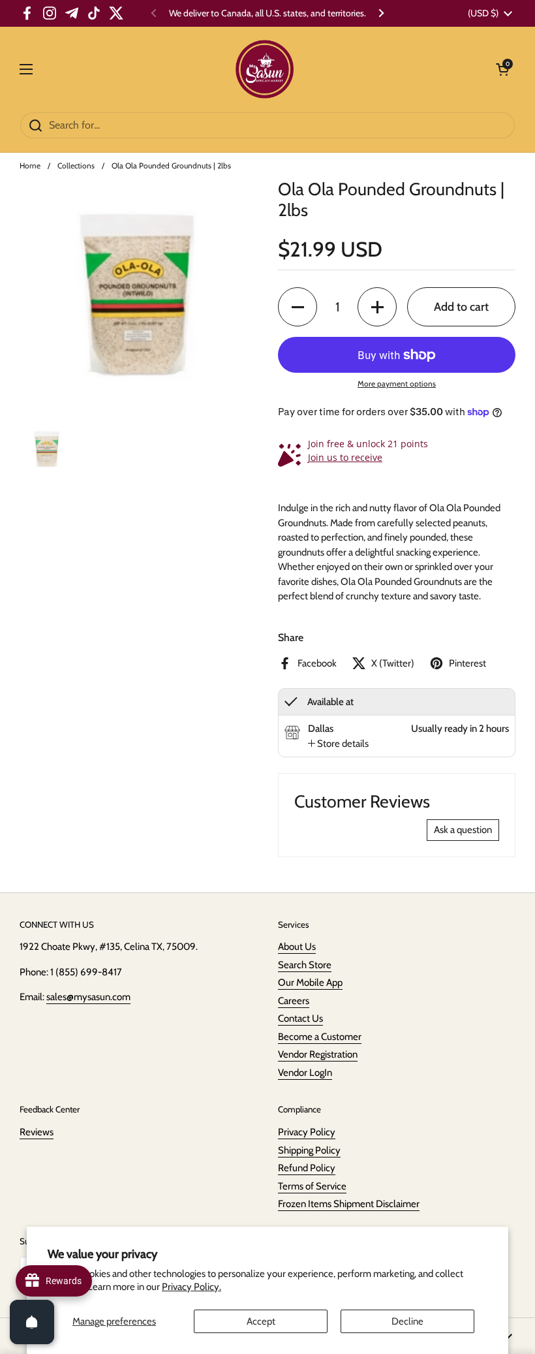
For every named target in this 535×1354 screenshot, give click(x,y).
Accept (261, 1321)
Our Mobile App (310, 982)
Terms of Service (312, 1186)
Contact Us (300, 1018)
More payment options (397, 383)
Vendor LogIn (305, 1072)
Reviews (37, 1132)
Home (30, 165)
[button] (297, 306)
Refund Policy (306, 1168)
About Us (297, 947)
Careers (293, 1001)
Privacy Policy (306, 1132)
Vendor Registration (318, 1054)
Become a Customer (319, 1037)
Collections (76, 165)
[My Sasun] (265, 69)
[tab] (338, 743)
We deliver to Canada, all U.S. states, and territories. (267, 13)
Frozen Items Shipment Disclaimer (349, 1204)
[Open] (32, 1322)
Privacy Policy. (191, 1287)
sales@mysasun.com (88, 997)
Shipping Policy (309, 1150)
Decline (407, 1321)
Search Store (304, 965)
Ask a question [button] (463, 830)
